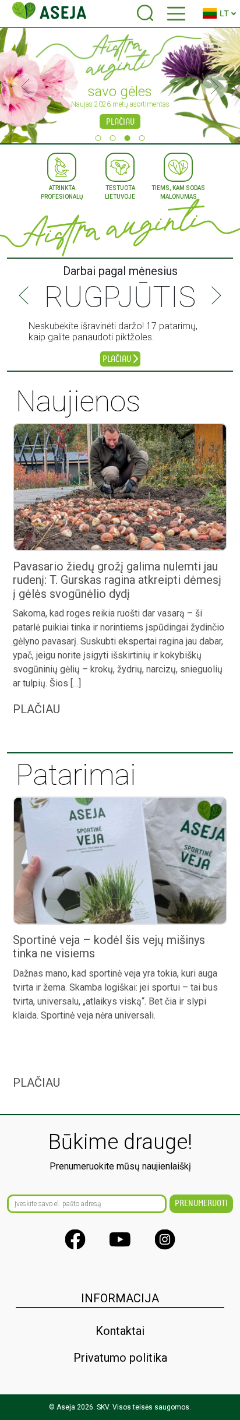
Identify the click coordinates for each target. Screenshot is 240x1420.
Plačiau (120, 122)
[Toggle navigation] (176, 13)
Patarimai (76, 775)
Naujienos (78, 401)
